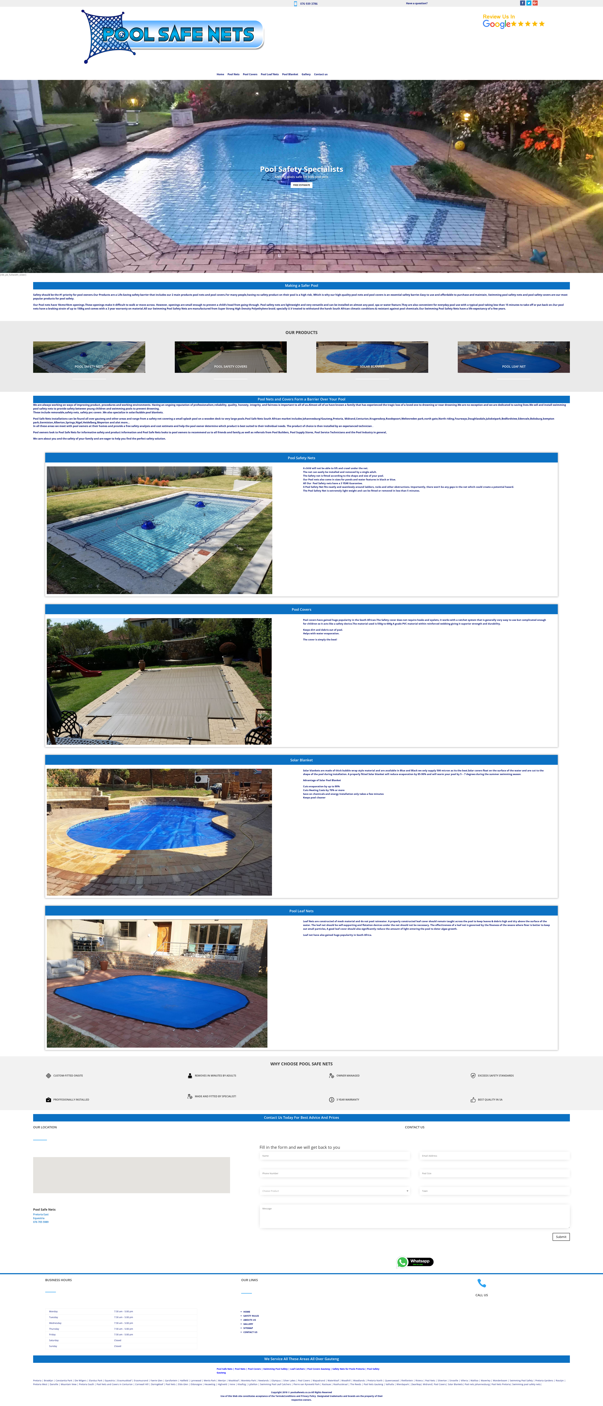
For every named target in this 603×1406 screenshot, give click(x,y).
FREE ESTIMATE (301, 185)
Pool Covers (250, 74)
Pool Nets (233, 74)
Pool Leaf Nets (270, 74)
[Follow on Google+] (535, 2)
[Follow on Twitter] (528, 2)
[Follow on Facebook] (522, 2)
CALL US (481, 1295)
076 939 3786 (309, 3)
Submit (561, 1237)
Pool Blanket (290, 74)
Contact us (321, 74)
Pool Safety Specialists (301, 169)
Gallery (306, 74)
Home (220, 74)
